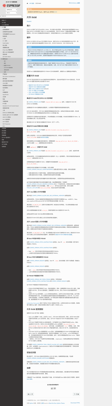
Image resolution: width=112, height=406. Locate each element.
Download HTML (75, 402)
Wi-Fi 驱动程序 (6, 119)
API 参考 (4, 22)
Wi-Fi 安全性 (6, 121)
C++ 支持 (5, 41)
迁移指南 (4, 128)
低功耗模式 (5, 87)
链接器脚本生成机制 (7, 85)
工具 (4, 110)
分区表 (4, 96)
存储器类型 (5, 92)
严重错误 (5, 74)
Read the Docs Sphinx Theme (57, 403)
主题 (42, 403)
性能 (4, 99)
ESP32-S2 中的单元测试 (8, 112)
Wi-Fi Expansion (6, 124)
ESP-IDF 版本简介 (6, 137)
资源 (3, 139)
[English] (29, 21)
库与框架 (4, 133)
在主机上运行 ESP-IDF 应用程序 (10, 114)
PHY (4, 126)
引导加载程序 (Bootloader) (9, 34)
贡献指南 (4, 135)
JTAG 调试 (5, 83)
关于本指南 (4, 144)
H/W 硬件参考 (5, 24)
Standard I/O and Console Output (11, 105)
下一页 (76, 394)
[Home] (27, 3)
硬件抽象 (5, 78)
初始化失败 (6, 69)
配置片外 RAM (7, 65)
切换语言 (4, 146)
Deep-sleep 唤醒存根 (7, 50)
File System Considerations (9, 76)
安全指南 (4, 130)
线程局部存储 (6, 108)
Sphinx (31, 403)
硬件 (5, 63)
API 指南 (4, 27)
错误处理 (5, 54)
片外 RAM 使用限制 (8, 67)
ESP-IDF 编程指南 (12, 2)
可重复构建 (5, 101)
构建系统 (5, 36)
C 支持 (4, 38)
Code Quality (6, 43)
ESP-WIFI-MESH (7, 56)
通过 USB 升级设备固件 (8, 52)
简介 (5, 61)
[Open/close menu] (0, 27)
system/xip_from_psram (33, 303)
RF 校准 (4, 103)
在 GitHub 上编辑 (75, 3)
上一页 (31, 394)
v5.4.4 (55, 12)
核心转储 (5, 45)
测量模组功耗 (6, 47)
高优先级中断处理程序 (8, 81)
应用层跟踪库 (6, 29)
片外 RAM (5, 59)
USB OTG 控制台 (7, 117)
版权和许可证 (5, 142)
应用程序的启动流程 (7, 31)
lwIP (4, 90)
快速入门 (4, 20)
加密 (5, 72)
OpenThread (5, 94)
